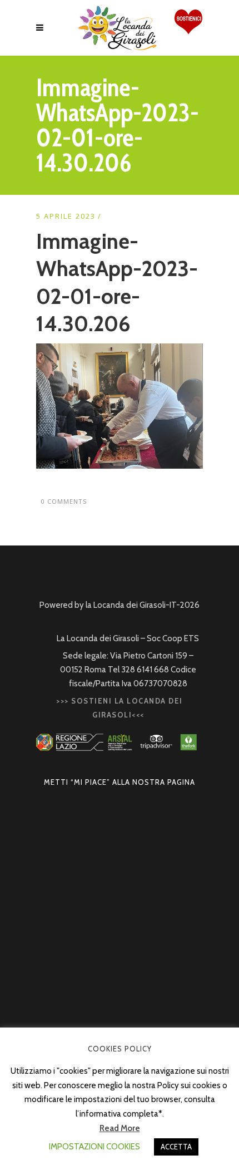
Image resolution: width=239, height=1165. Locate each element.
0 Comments (64, 501)
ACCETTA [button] (176, 1146)
